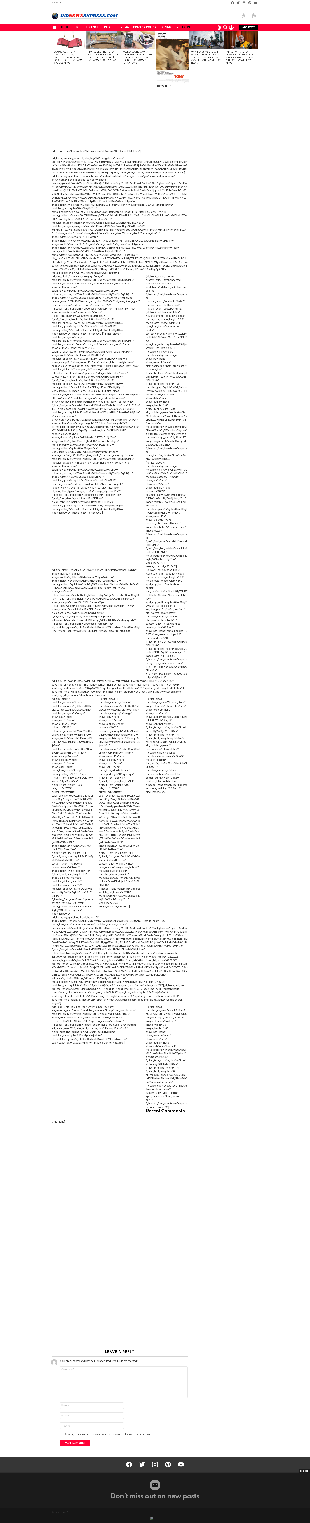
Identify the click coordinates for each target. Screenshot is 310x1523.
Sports (108, 27)
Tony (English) (165, 86)
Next (256, 60)
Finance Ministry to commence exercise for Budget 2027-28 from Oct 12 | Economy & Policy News (241, 57)
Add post (248, 27)
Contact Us (169, 27)
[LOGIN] (231, 27)
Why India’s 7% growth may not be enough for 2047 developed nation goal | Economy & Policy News (206, 57)
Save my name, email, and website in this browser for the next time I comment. (108, 1434)
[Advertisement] (155, 117)
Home (65, 27)
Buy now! (57, 3)
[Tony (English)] (172, 57)
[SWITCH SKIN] (219, 27)
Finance (92, 27)
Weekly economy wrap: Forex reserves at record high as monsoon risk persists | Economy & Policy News (137, 57)
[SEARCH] (225, 27)
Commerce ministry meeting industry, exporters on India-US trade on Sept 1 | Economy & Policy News (68, 57)
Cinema (123, 27)
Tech (77, 27)
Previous (53, 60)
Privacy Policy (144, 27)
